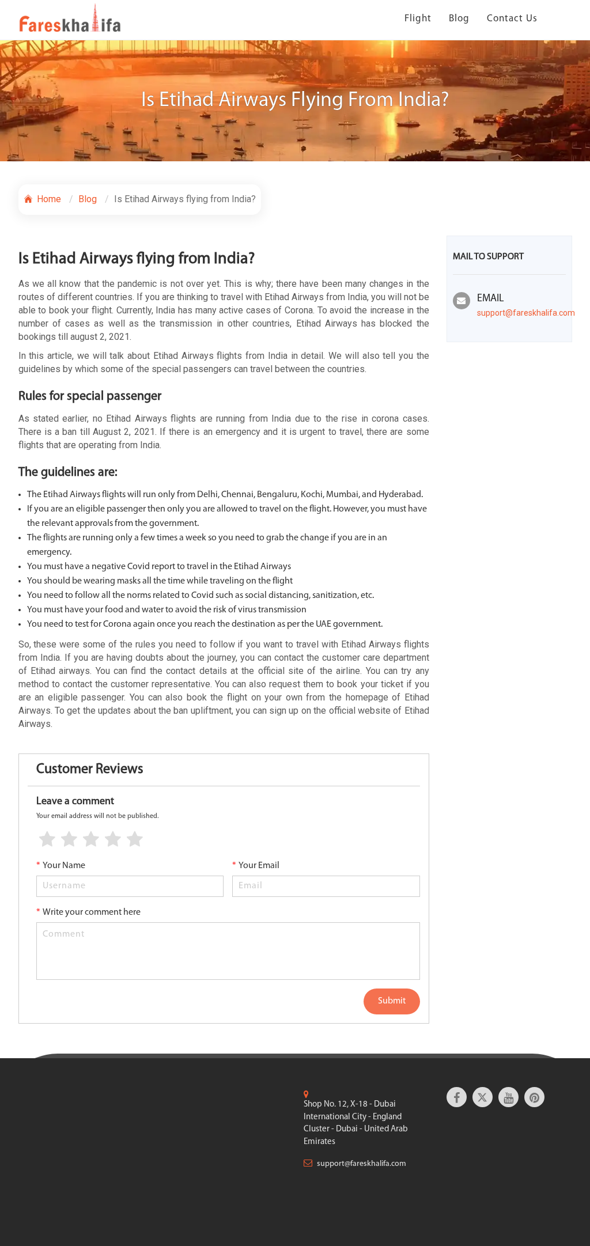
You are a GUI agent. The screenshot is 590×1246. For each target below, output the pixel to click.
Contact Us (512, 19)
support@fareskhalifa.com (526, 312)
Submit (392, 1001)
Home (48, 199)
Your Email (255, 865)
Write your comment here (88, 912)
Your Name (60, 865)
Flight (418, 19)
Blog (459, 19)
